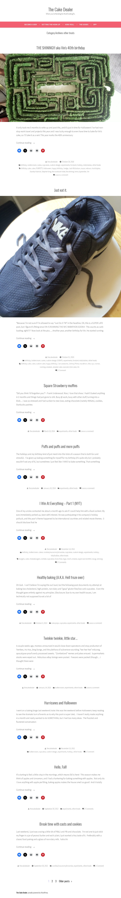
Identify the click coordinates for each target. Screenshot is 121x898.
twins (76, 171)
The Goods (83, 24)
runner (97, 364)
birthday (24, 165)
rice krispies (96, 168)
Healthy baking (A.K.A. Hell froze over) (60, 577)
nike (89, 364)
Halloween (47, 168)
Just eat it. (60, 190)
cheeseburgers (35, 559)
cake (33, 168)
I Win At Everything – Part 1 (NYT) (61, 503)
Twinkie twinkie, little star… (60, 638)
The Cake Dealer (60, 9)
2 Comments (61, 562)
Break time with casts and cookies (60, 824)
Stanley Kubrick (35, 171)
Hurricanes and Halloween (60, 702)
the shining (70, 171)
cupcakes (45, 165)
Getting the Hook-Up (51, 24)
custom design (55, 165)
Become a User (30, 24)
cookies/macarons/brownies (54, 552)
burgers (22, 559)
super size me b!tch (84, 559)
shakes (74, 559)
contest (43, 559)
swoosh (66, 367)
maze (83, 168)
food (56, 559)
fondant (73, 165)
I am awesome (63, 364)
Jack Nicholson (74, 168)
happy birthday (57, 168)
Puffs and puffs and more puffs (61, 446)
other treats (96, 165)
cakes (39, 165)
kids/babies (87, 165)
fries (60, 559)
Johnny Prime (74, 364)
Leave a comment (61, 175)
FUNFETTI (39, 168)
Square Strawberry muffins (60, 385)
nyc (92, 364)
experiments (65, 165)
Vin (88, 171)
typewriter (82, 171)
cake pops (55, 623)
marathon (83, 364)
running (42, 367)
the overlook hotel (58, 171)
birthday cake (26, 168)
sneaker (49, 367)
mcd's (69, 559)
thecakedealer (53, 162)
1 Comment (62, 370)
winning (100, 559)
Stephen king (46, 171)
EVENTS (60, 360)
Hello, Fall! (60, 767)
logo (64, 559)
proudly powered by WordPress (38, 892)
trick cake (73, 367)
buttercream (32, 165)
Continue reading (28, 143)
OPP (95, 24)
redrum (88, 168)
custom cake (40, 364)
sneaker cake (57, 367)
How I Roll (69, 24)
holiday (80, 165)
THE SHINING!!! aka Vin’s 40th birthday (60, 47)
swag (94, 559)
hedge (66, 168)
